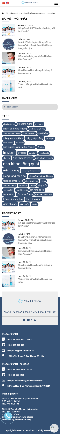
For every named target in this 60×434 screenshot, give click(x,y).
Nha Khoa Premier (23, 158)
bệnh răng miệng (24, 124)
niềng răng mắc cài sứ (13, 181)
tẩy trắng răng (33, 199)
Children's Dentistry (13, 13)
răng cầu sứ (23, 185)
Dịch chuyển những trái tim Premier (19, 147)
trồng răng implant (13, 199)
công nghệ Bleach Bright (12, 133)
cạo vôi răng (42, 133)
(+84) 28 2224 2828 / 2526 (19, 369)
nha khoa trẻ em (44, 158)
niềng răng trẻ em (31, 181)
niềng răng (11, 170)
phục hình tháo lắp (9, 185)
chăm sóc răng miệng (15, 128)
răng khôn (42, 185)
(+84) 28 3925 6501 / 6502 (19, 339)
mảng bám (33, 153)
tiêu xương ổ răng (25, 194)
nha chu (6, 158)
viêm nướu (24, 204)
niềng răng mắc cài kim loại (41, 176)
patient (43, 181)
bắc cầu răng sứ (9, 124)
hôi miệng (40, 147)
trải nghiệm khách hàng (43, 194)
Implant (9, 152)
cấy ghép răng (34, 138)
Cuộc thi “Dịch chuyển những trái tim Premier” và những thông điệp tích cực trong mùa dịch (35, 45)
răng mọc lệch (8, 190)
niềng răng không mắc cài (31, 171)
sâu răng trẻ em (37, 190)
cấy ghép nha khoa (13, 138)
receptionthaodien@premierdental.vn (25, 380)
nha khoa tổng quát (21, 163)
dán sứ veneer (8, 143)
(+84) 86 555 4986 (15, 375)
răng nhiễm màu (22, 190)
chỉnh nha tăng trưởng (37, 129)
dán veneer (20, 143)
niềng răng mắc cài (14, 176)
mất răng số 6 (44, 153)
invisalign (22, 153)
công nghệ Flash (29, 133)
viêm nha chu (10, 204)
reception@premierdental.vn (20, 350)
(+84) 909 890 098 (15, 345)
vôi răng (34, 204)
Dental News (8, 194)
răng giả (33, 185)
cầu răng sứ (50, 139)
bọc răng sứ (39, 124)
